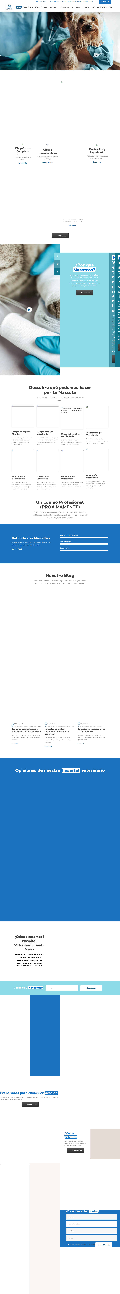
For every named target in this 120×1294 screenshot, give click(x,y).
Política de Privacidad (88, 1245)
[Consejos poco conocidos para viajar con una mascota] (27, 655)
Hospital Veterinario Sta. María (31, 726)
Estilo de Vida (18, 726)
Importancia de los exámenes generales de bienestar (57, 731)
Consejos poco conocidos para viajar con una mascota (26, 730)
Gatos (81, 726)
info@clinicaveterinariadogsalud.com (29, 960)
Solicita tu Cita (61, 236)
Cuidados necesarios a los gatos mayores (91, 730)
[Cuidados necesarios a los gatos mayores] (93, 655)
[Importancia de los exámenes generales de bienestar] (60, 655)
